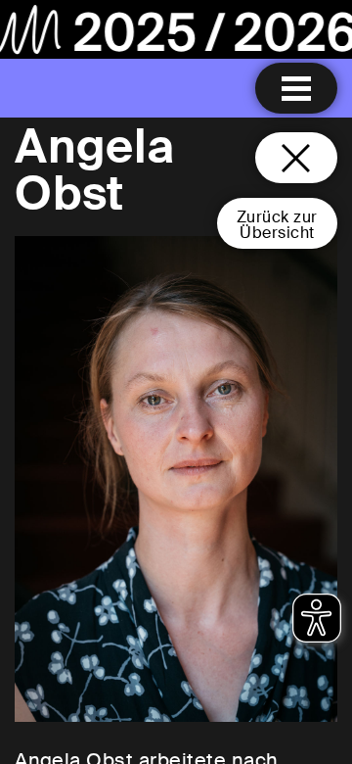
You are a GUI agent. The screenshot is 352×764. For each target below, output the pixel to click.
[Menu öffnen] (296, 88)
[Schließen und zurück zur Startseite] (296, 157)
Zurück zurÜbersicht (277, 225)
